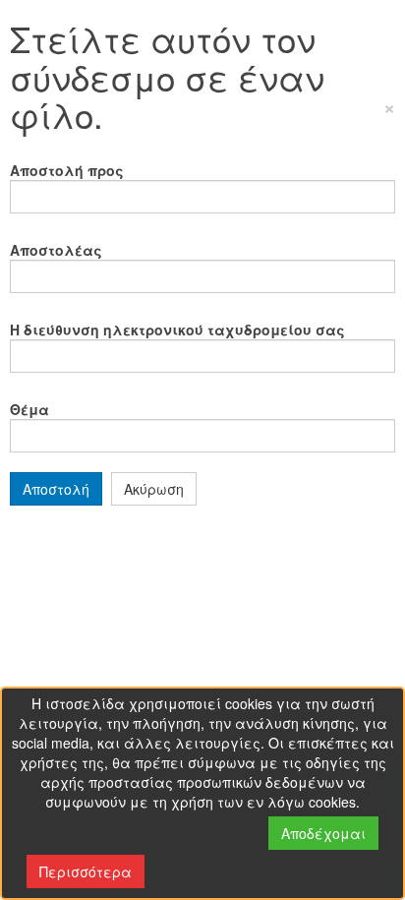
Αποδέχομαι (323, 833)
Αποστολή (56, 489)
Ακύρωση (154, 489)
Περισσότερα (85, 871)
